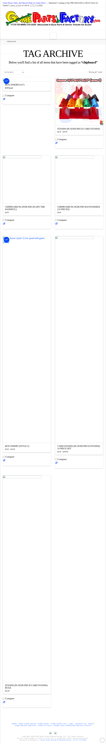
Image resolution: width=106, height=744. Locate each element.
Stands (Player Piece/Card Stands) (78, 128)
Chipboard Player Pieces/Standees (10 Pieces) (78, 208)
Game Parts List (59, 723)
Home (14, 723)
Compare (9, 95)
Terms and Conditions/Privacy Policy (73, 725)
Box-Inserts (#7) (14, 84)
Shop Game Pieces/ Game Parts (34, 723)
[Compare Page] (4, 99)
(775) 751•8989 (36, 5)
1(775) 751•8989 (79, 740)
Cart (71, 723)
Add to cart (27, 199)
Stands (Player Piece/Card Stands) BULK (26, 686)
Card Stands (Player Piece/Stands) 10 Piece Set (78, 447)
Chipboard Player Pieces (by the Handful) (25, 208)
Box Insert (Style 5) (17, 446)
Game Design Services (25, 725)
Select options (80, 121)
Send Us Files (45, 725)
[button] (53, 36)
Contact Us (80, 723)
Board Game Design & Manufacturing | (57, 740)
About (91, 723)
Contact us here (15, 5)
